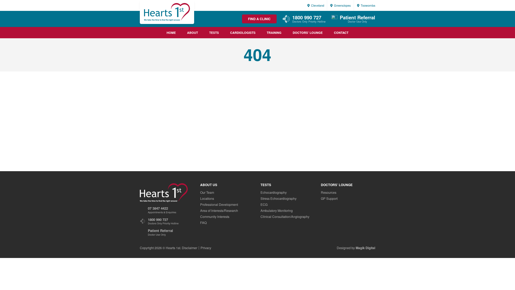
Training (274, 32)
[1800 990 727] (286, 21)
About (192, 32)
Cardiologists (242, 32)
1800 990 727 (306, 17)
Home (171, 32)
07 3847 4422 (158, 208)
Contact (341, 32)
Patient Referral (357, 17)
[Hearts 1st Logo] (167, 12)
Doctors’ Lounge (308, 32)
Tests (214, 32)
